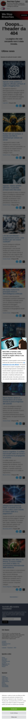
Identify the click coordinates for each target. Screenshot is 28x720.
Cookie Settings (14, 713)
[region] (14, 706)
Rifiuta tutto (14, 717)
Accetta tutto (14, 709)
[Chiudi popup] (24, 339)
